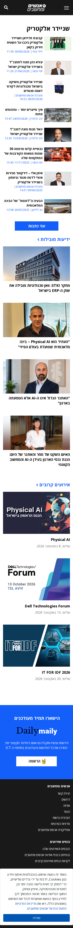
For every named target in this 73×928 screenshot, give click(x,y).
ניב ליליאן (37, 210)
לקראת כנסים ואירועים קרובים (52, 861)
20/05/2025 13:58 (17, 210)
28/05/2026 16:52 (31, 99)
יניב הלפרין (36, 118)
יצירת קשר (64, 793)
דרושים (66, 799)
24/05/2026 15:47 (16, 118)
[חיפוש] (6, 7)
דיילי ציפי (37, 51)
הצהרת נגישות (61, 818)
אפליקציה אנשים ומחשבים (54, 830)
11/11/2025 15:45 (17, 162)
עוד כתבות (36, 226)
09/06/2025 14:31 (31, 190)
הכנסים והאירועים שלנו (56, 849)
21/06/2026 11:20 (17, 71)
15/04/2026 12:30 (16, 138)
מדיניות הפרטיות (60, 824)
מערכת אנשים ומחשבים (29, 95)
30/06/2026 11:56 (18, 51)
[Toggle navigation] (65, 8)
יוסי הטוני (37, 71)
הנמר (67, 812)
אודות (66, 805)
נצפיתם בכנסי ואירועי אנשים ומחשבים (47, 855)
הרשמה (34, 761)
